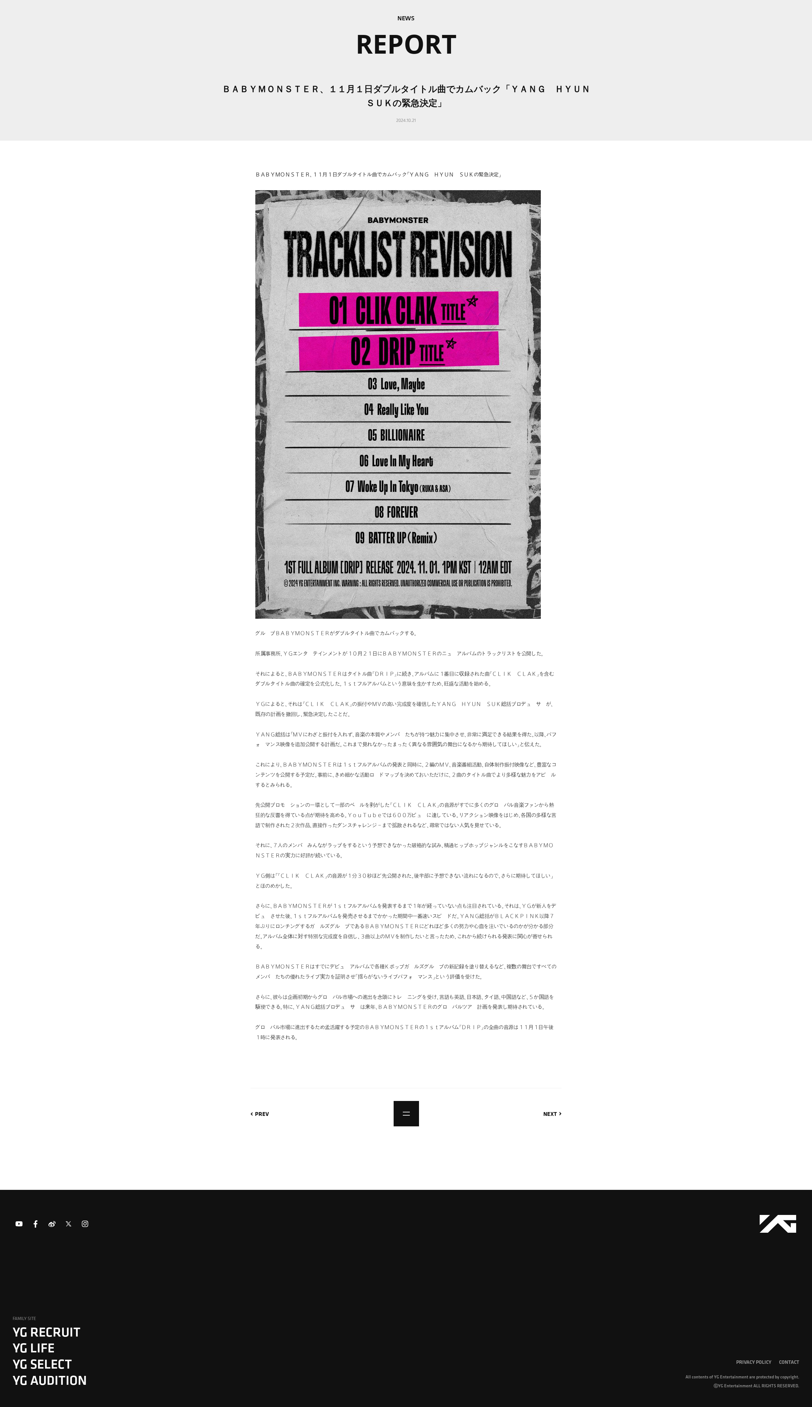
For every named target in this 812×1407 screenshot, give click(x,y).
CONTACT (789, 1361)
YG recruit (47, 1331)
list (406, 1113)
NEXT (550, 1113)
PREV (262, 1113)
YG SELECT (42, 1363)
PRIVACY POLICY (753, 1361)
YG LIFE (34, 1347)
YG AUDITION (50, 1380)
